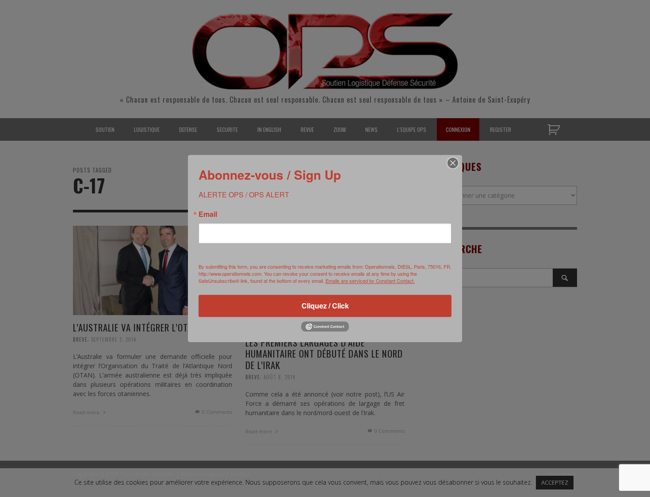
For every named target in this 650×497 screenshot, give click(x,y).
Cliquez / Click (325, 306)
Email (208, 214)
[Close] (452, 163)
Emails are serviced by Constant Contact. (370, 280)
